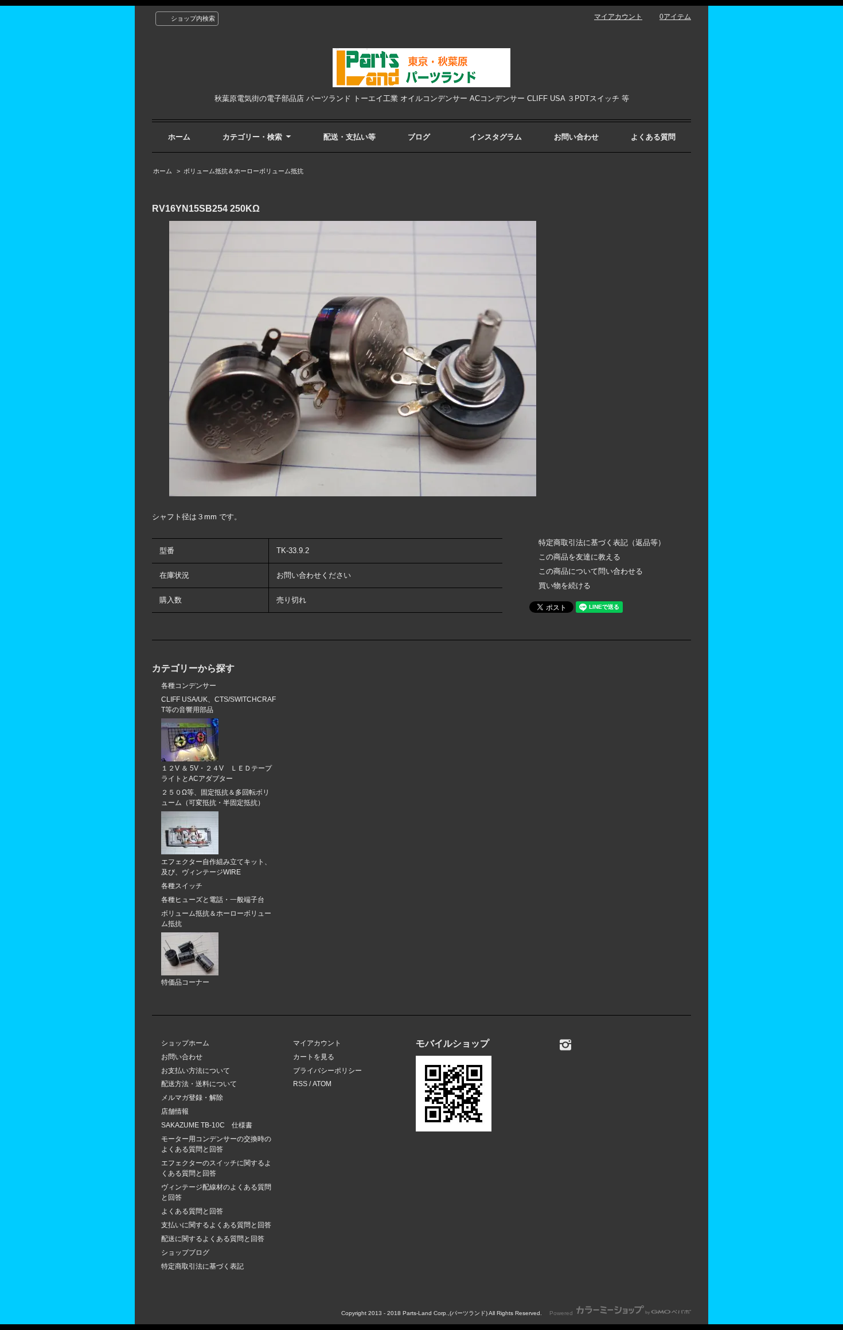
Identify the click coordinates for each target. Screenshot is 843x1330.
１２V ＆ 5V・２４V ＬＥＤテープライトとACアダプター (216, 773)
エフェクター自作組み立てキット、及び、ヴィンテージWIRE (216, 867)
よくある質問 (653, 137)
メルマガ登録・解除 (192, 1098)
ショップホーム (185, 1043)
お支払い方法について (195, 1071)
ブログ (419, 137)
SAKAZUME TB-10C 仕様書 (206, 1125)
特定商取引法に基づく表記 (202, 1266)
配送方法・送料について (199, 1084)
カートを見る (313, 1057)
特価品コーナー (185, 982)
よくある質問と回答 (192, 1211)
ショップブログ (185, 1253)
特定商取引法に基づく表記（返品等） (601, 542)
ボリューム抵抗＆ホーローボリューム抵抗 (243, 171)
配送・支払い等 (349, 137)
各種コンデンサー (188, 686)
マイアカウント (618, 17)
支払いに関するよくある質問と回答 (216, 1225)
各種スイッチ (181, 886)
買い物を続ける (564, 585)
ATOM (322, 1084)
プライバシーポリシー (327, 1071)
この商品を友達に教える (579, 557)
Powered (562, 1313)
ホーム (179, 137)
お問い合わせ (576, 137)
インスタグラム (496, 137)
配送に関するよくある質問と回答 (212, 1239)
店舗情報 (175, 1111)
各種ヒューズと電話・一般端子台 (212, 900)
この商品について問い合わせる (590, 571)
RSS (300, 1084)
